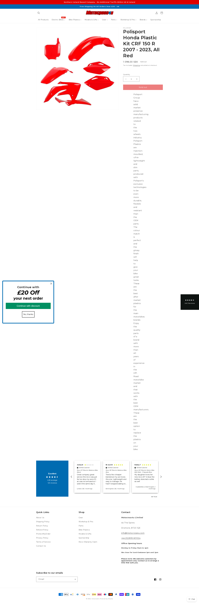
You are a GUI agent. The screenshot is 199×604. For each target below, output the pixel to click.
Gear (81, 518)
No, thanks (28, 314)
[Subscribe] (75, 579)
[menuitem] (43, 19)
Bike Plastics (84, 530)
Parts (81, 526)
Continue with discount (28, 306)
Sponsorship (84, 538)
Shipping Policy (43, 522)
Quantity (126, 74)
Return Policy (42, 526)
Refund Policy (42, 530)
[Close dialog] (51, 284)
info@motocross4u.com (133, 533)
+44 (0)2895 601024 (130, 538)
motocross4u (95, 599)
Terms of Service (43, 542)
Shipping (136, 65)
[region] (116, 476)
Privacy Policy (42, 538)
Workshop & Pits (86, 522)
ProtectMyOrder (43, 534)
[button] (38, 12)
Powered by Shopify (106, 599)
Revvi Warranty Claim (88, 542)
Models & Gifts (85, 534)
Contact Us (41, 546)
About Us (40, 518)
